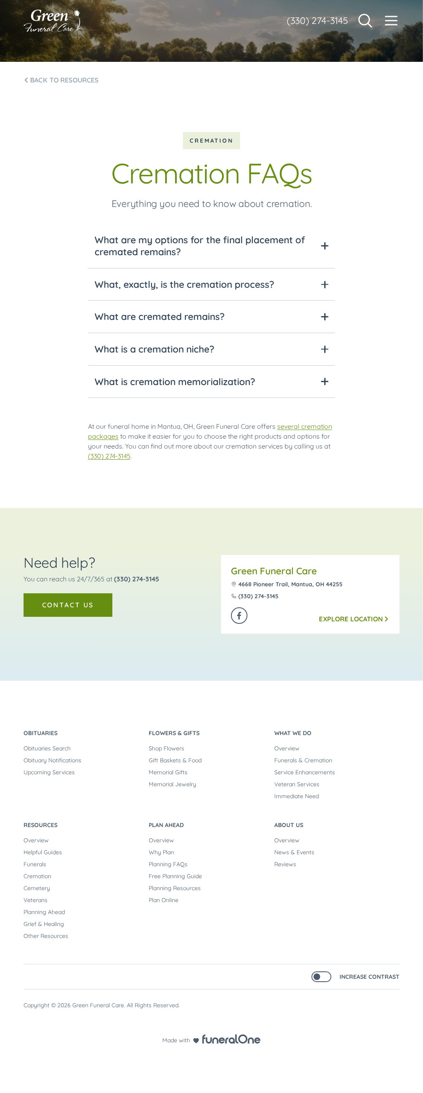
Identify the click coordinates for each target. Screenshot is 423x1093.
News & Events (294, 852)
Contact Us (68, 605)
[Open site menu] (391, 20)
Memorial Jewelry (172, 784)
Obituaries (40, 733)
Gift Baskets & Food (175, 760)
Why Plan (161, 852)
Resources (40, 825)
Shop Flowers (166, 748)
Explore (351, 619)
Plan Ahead (166, 825)
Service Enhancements (304, 772)
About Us (288, 825)
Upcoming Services (49, 772)
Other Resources (46, 936)
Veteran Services (296, 784)
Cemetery (37, 888)
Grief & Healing (44, 924)
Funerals (35, 864)
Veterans (36, 900)
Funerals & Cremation (303, 760)
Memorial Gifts (168, 772)
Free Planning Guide (175, 876)
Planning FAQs (168, 864)
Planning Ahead (44, 912)
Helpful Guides (43, 852)
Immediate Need (296, 796)
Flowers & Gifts (174, 733)
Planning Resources (175, 888)
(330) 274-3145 (317, 20)
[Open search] (365, 20)
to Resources (64, 80)
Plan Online (163, 900)
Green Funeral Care (274, 571)
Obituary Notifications (52, 760)
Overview (286, 748)
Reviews (285, 864)
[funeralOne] (231, 1039)
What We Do (292, 733)
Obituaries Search (47, 748)
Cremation (37, 876)
